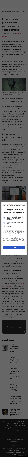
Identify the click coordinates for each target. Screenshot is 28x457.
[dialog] (14, 228)
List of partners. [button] (21, 235)
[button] (14, 226)
